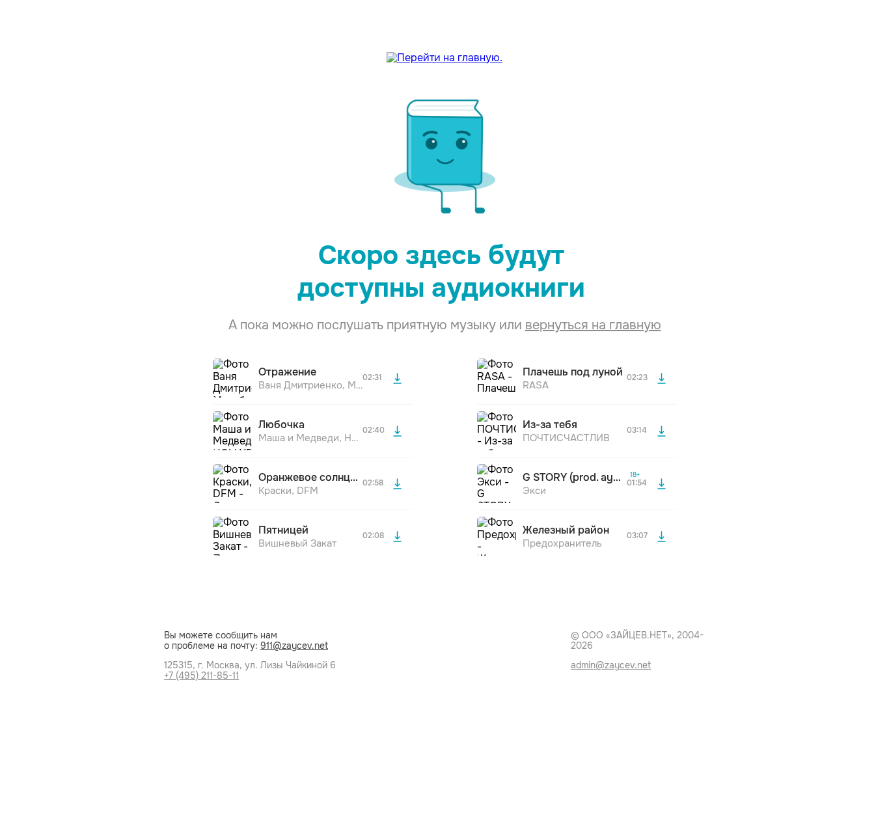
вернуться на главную (593, 325)
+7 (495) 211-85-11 (201, 675)
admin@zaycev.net (611, 665)
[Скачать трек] (397, 378)
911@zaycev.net (294, 645)
